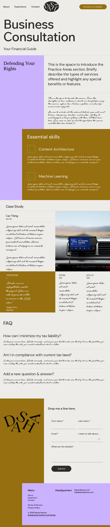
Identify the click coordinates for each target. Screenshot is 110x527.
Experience (32, 498)
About (30, 495)
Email (55, 433)
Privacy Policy (34, 508)
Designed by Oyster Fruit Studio (42, 515)
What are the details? (62, 446)
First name (57, 421)
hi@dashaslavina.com (84, 492)
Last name (84, 421)
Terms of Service (35, 505)
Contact (31, 500)
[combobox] (90, 439)
